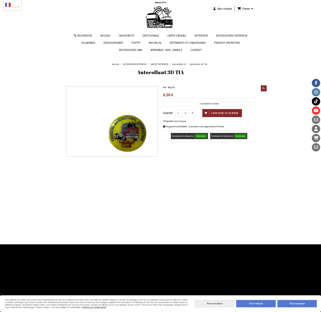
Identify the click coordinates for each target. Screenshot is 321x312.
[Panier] (316, 138)
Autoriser (200, 136)
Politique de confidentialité (94, 307)
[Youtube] (316, 110)
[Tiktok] (316, 101)
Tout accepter (297, 303)
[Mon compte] (316, 129)
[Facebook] (316, 83)
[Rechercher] (264, 88)
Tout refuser (256, 303)
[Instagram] (316, 92)
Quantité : (168, 113)
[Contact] (316, 120)
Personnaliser (215, 303)
